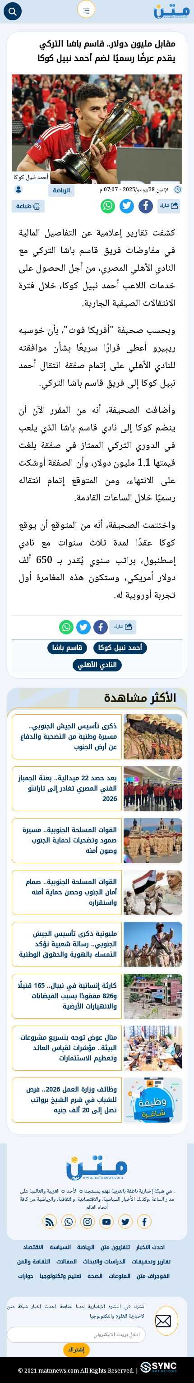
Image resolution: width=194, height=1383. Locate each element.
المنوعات (119, 1276)
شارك (165, 206)
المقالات (66, 1262)
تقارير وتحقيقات (151, 1262)
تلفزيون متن (115, 1247)
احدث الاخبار (150, 1247)
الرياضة (61, 190)
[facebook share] (146, 206)
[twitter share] (127, 206)
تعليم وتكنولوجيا (60, 1276)
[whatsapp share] (108, 206)
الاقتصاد (33, 1247)
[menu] (86, 9)
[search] (13, 11)
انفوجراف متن (153, 1276)
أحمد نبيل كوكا (120, 648)
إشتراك (76, 1350)
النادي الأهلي (97, 665)
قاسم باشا (67, 648)
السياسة (60, 1247)
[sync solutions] (157, 1371)
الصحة (95, 1276)
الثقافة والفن (33, 1262)
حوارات (25, 1276)
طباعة (24, 206)
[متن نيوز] (172, 9)
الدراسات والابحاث (104, 1262)
